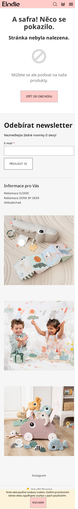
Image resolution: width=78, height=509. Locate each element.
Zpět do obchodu (39, 96)
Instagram (39, 475)
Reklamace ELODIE (16, 193)
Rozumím (38, 502)
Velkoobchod (12, 202)
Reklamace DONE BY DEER (21, 198)
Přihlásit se (18, 164)
